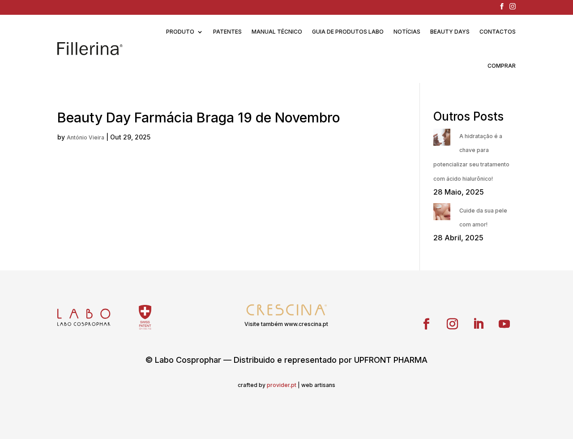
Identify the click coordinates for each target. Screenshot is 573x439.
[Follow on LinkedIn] (478, 324)
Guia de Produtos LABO (348, 31)
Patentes (227, 31)
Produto (180, 31)
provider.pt (281, 385)
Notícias (406, 31)
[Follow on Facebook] (426, 324)
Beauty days (450, 31)
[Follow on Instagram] (452, 324)
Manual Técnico (277, 31)
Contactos (497, 31)
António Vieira (85, 137)
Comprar (501, 65)
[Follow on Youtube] (504, 324)
